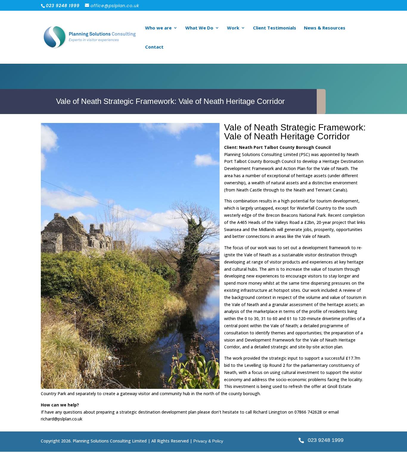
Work (233, 28)
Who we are (158, 28)
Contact (154, 47)
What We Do (199, 28)
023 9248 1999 (326, 440)
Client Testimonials (274, 28)
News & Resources (324, 28)
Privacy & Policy (208, 441)
